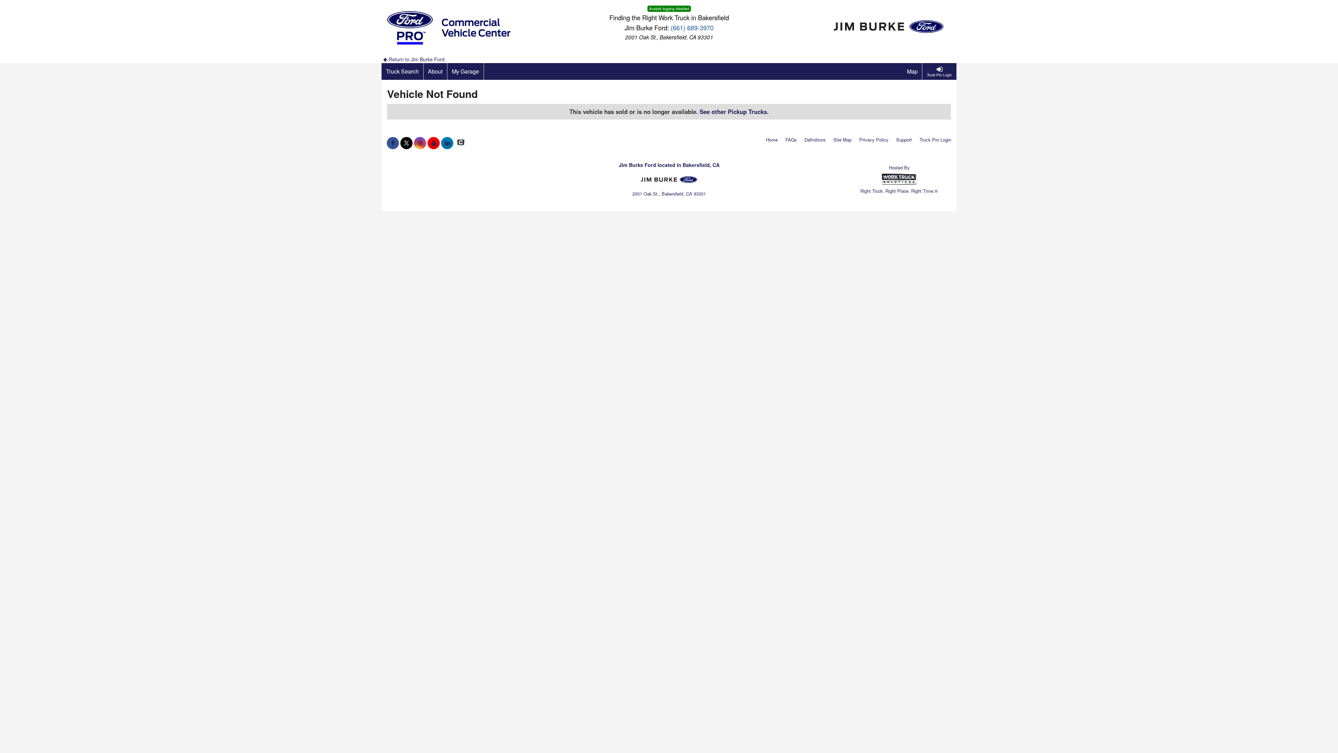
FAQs (791, 139)
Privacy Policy (874, 139)
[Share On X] (406, 142)
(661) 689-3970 (692, 27)
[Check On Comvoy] (461, 142)
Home (772, 139)
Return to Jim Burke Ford (416, 59)
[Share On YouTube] (434, 142)
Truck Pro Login (935, 139)
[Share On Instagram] (420, 142)
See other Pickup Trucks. (734, 111)
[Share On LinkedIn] (447, 142)
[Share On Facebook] (393, 142)
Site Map (842, 139)
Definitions (815, 139)
